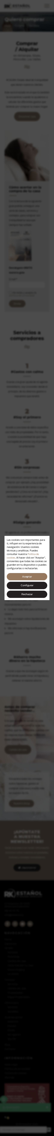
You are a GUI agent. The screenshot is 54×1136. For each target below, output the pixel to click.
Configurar (27, 585)
